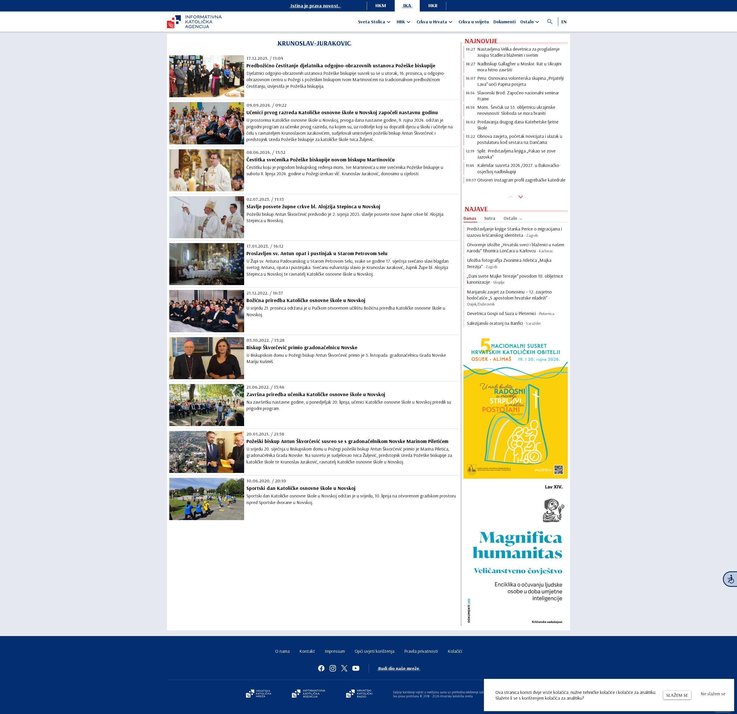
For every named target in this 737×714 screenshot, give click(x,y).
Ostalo (527, 21)
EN (564, 21)
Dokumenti (504, 21)
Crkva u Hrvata (432, 21)
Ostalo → (513, 218)
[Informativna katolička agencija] (308, 694)
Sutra (489, 218)
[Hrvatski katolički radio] (359, 694)
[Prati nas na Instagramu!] (332, 668)
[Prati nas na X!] (344, 668)
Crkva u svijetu (474, 21)
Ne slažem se (713, 693)
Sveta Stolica (371, 21)
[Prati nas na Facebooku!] (321, 668)
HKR (433, 5)
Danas (470, 218)
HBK (401, 21)
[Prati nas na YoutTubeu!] (355, 668)
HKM (380, 5)
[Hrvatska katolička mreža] (258, 694)
